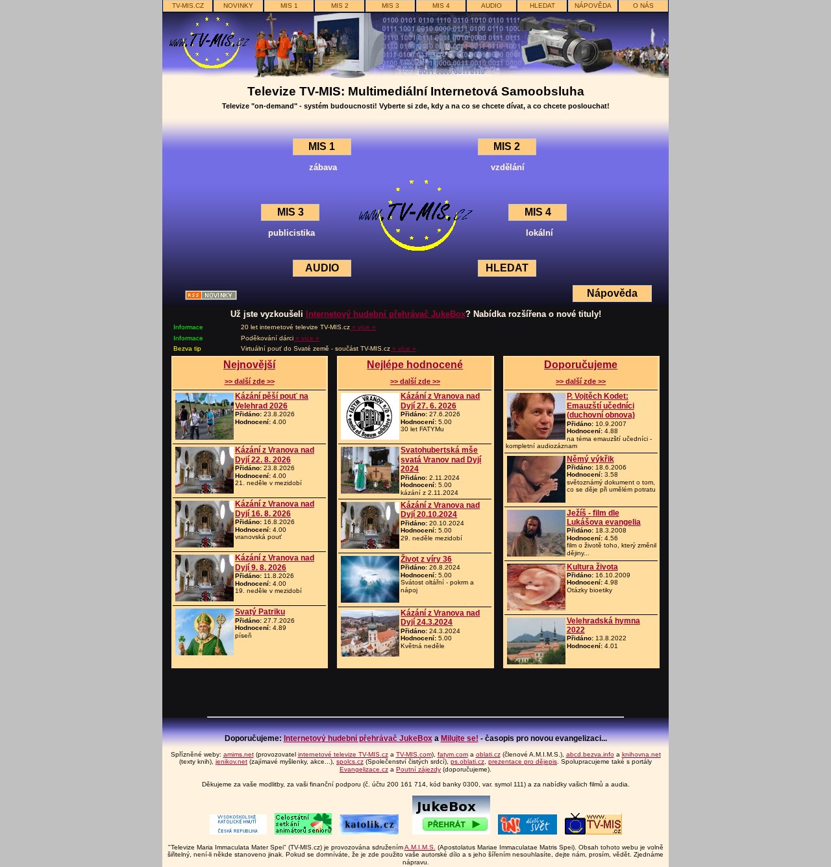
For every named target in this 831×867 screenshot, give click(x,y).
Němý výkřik (590, 459)
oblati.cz (488, 754)
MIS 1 (289, 5)
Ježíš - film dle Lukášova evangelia (604, 518)
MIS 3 (390, 5)
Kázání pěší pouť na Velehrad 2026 (271, 401)
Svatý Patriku (260, 611)
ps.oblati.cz (467, 761)
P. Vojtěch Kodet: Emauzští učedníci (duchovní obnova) (601, 406)
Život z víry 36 (426, 559)
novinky (238, 5)
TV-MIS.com (414, 754)
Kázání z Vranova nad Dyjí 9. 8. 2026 (274, 562)
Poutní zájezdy (418, 769)
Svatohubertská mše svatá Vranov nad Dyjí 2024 (441, 459)
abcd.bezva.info (590, 754)
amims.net (238, 754)
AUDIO (491, 5)
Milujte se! (459, 738)
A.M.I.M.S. (420, 847)
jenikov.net (231, 761)
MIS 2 (340, 5)
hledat (542, 5)
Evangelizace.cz (364, 769)
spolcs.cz (350, 761)
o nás (643, 5)
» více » (363, 327)
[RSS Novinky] (211, 296)
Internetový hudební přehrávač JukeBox (385, 314)
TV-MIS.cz (188, 5)
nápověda (593, 5)
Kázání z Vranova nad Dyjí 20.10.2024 (440, 510)
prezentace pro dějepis (522, 761)
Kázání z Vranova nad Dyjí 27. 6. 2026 (440, 401)
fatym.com (453, 754)
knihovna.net (641, 754)
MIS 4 (441, 5)
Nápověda (612, 293)
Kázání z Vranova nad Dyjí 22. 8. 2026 (274, 455)
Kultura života (592, 567)
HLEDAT (507, 267)
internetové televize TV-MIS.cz (343, 754)
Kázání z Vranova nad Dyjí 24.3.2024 (440, 618)
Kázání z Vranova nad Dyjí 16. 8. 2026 (274, 508)
